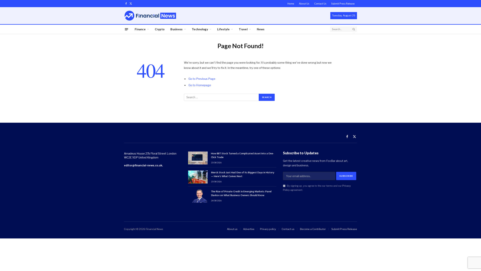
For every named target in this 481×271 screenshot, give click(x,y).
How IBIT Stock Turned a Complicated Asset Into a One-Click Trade (242, 155)
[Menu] (126, 29)
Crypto (159, 29)
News (260, 29)
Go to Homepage (199, 85)
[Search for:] (221, 97)
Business (176, 29)
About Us (304, 3)
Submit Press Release (343, 3)
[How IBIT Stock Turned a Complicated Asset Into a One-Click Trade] (198, 157)
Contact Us (320, 3)
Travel (243, 29)
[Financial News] (150, 15)
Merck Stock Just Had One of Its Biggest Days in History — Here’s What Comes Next (242, 174)
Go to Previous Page (201, 79)
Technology (200, 29)
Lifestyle (223, 29)
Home (290, 3)
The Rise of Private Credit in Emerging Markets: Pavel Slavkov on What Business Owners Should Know (241, 193)
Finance (140, 29)
